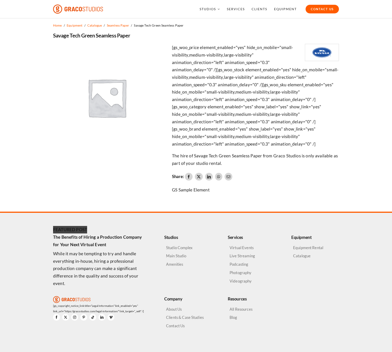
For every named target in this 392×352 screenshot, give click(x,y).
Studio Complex (179, 247)
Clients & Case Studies (185, 317)
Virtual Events (242, 247)
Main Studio (176, 255)
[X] (199, 177)
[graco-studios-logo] (78, 6)
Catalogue (302, 255)
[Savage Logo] (322, 46)
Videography (241, 281)
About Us (174, 309)
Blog (233, 317)
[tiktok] (92, 317)
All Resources (241, 309)
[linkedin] (101, 317)
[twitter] (65, 317)
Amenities (174, 264)
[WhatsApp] (218, 177)
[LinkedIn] (209, 177)
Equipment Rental (308, 247)
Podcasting (239, 264)
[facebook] (56, 317)
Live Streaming (242, 255)
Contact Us (175, 325)
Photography (241, 272)
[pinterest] (83, 317)
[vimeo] (111, 317)
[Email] (228, 177)
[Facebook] (189, 177)
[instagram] (74, 317)
